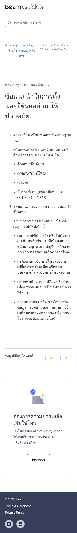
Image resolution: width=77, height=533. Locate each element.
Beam (8, 45)
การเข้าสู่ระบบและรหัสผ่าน (27, 51)
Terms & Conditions (18, 506)
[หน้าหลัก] (24, 7)
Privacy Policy (14, 512)
